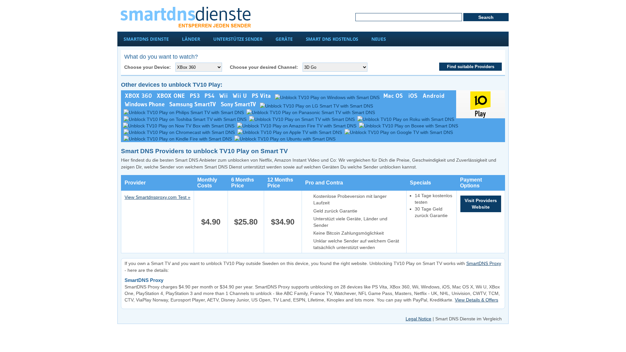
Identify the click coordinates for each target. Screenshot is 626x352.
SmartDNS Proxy (483, 263)
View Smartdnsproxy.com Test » (157, 197)
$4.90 (210, 221)
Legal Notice (418, 318)
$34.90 (282, 221)
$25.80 (246, 221)
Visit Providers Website (481, 204)
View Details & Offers (476, 299)
